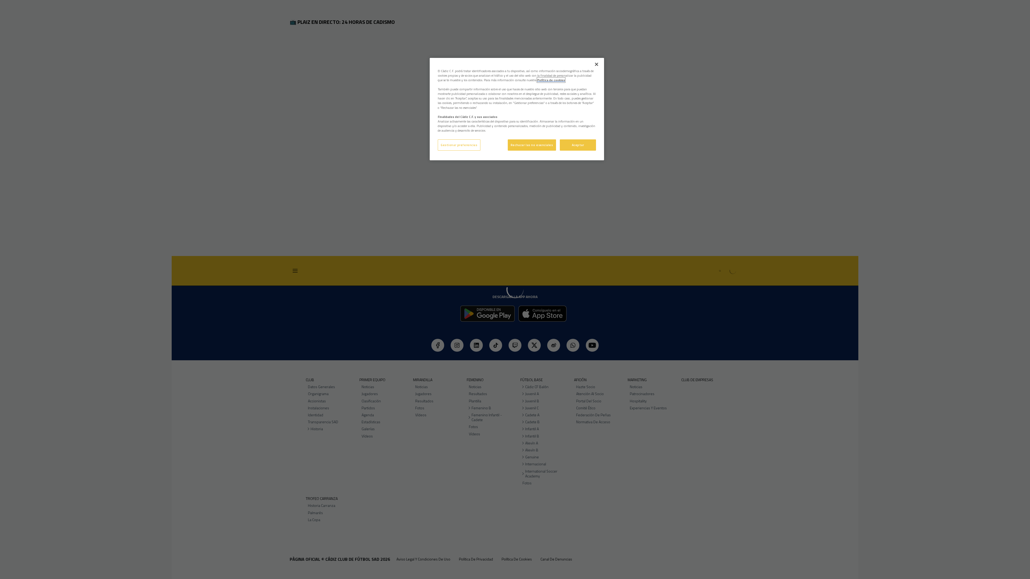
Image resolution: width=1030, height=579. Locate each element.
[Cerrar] (596, 64)
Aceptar (578, 145)
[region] (517, 109)
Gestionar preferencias (459, 145)
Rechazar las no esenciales (532, 145)
